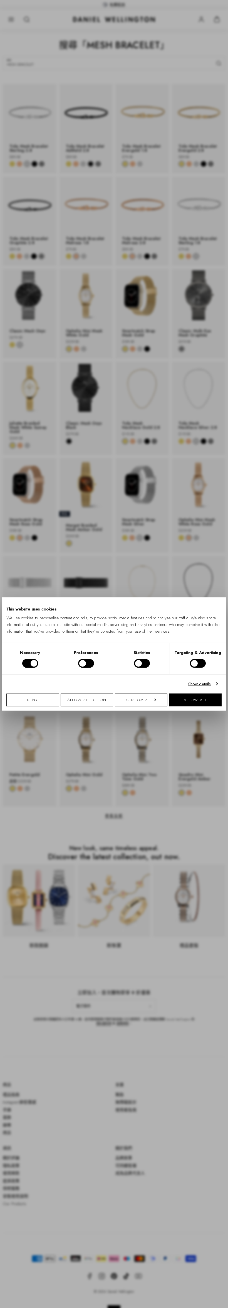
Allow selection (87, 699)
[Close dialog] (210, 585)
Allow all (195, 699)
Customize (138, 699)
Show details (199, 684)
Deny (32, 699)
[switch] (86, 663)
